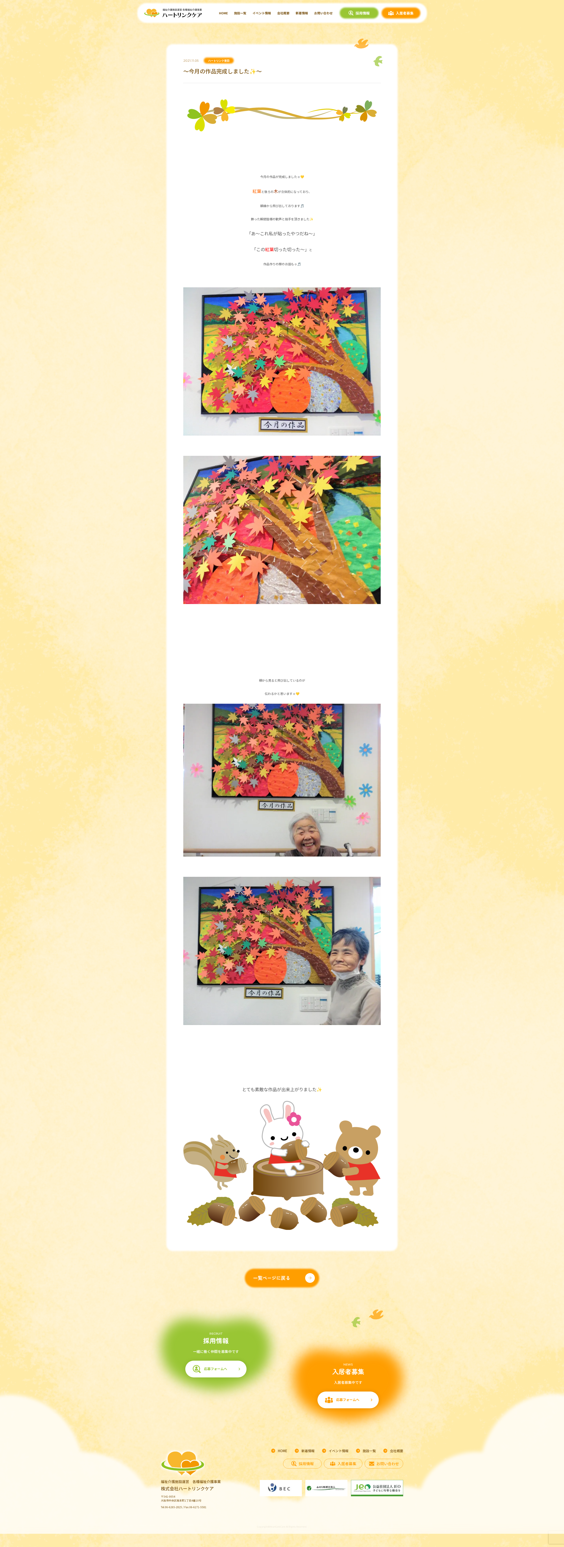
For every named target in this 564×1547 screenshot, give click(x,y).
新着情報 (302, 13)
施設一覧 (240, 13)
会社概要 (283, 13)
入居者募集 (405, 13)
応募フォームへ (215, 1368)
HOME (223, 13)
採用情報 (363, 13)
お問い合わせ (323, 13)
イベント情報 (261, 13)
